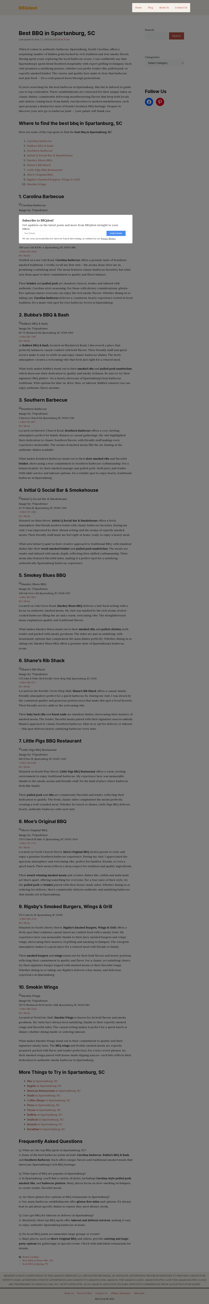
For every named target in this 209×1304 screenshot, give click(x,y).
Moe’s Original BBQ (40, 174)
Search (149, 30)
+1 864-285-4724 (28, 918)
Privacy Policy (84, 1293)
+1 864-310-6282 (27, 762)
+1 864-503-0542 (28, 251)
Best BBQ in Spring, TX (35, 1264)
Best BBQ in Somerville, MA (37, 1260)
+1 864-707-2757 (27, 843)
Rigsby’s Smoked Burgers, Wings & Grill (53, 179)
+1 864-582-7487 (27, 336)
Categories (152, 57)
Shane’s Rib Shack (39, 165)
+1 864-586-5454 (28, 1008)
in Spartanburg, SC (42, 1081)
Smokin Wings (36, 184)
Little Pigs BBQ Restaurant (44, 170)
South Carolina (30, 1256)
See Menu (24, 255)
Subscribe (139, 1293)
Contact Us (181, 7)
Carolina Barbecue (39, 141)
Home (138, 7)
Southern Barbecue (40, 150)
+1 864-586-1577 (27, 682)
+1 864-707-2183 (27, 512)
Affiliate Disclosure (121, 1293)
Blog (150, 7)
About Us (164, 7)
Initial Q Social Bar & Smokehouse (50, 155)
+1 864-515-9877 (27, 422)
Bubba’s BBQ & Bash (40, 145)
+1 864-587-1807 (27, 597)
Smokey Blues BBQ (39, 160)
